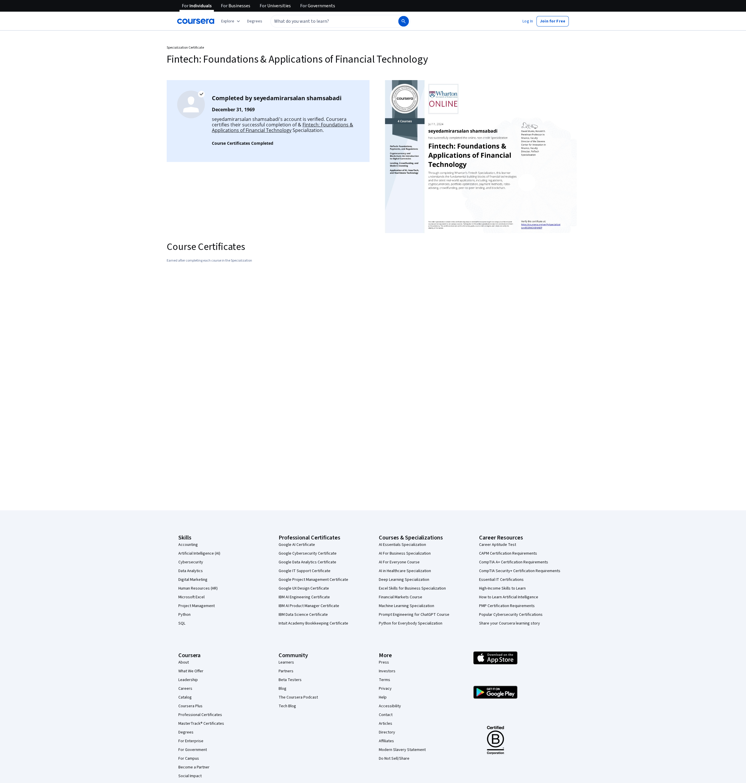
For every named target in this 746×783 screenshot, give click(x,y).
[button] (255, 21)
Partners (286, 671)
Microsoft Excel (191, 597)
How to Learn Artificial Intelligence (508, 597)
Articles (385, 723)
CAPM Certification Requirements (508, 553)
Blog (282, 689)
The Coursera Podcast (298, 697)
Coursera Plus (190, 706)
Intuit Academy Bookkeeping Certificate (313, 623)
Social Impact (190, 776)
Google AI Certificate (297, 545)
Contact (386, 715)
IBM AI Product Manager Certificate (309, 606)
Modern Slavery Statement (402, 750)
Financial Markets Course (400, 597)
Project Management (196, 606)
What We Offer (190, 671)
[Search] (403, 21)
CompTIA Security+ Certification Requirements (519, 571)
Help (383, 697)
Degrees (185, 732)
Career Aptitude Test (497, 545)
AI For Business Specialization (405, 553)
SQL (181, 623)
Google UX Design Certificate (304, 588)
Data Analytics (190, 571)
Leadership (188, 680)
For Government (192, 750)
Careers (185, 689)
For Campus (188, 758)
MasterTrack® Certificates (201, 723)
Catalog (185, 697)
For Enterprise (190, 741)
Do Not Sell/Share (394, 758)
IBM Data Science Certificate (303, 615)
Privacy (385, 689)
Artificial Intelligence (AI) (199, 553)
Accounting (188, 545)
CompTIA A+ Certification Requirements (513, 562)
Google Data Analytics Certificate (307, 562)
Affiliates (386, 741)
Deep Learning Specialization (404, 580)
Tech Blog (287, 706)
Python (184, 615)
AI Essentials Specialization (402, 545)
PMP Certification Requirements (507, 606)
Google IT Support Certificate (304, 571)
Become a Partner (194, 767)
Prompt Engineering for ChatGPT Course (414, 615)
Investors (387, 671)
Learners (286, 662)
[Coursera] (195, 21)
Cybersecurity (190, 562)
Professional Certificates (200, 715)
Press (384, 662)
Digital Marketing (192, 580)
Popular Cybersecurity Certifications (511, 615)
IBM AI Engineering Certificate (304, 597)
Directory (387, 732)
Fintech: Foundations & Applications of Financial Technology (282, 127)
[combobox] (328, 21)
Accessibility (390, 706)
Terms (384, 680)
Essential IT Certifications (501, 580)
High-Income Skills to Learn (502, 588)
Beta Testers (290, 680)
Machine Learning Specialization (406, 606)
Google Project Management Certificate (313, 580)
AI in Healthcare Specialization (405, 571)
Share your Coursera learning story (509, 623)
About (183, 662)
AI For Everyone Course (399, 562)
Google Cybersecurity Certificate (308, 553)
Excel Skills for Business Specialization (412, 588)
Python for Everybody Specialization (410, 623)
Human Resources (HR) (198, 588)
